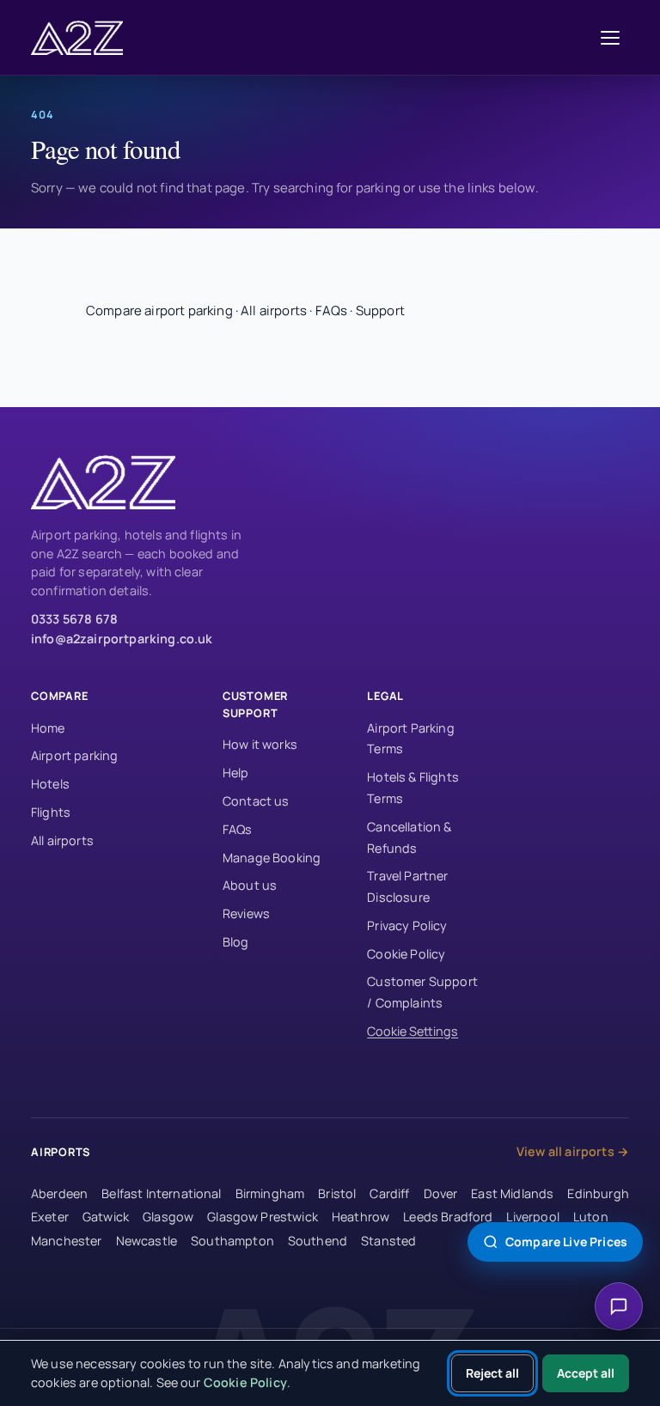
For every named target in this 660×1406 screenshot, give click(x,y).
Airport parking (74, 755)
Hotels (50, 784)
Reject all (492, 1373)
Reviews (246, 913)
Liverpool (532, 1216)
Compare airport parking (159, 310)
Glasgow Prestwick (262, 1216)
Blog (236, 942)
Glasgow (168, 1216)
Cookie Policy (406, 954)
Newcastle (146, 1241)
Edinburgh (597, 1193)
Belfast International (161, 1193)
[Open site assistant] (619, 1306)
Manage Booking (272, 857)
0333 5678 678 (74, 619)
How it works (260, 744)
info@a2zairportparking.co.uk (121, 638)
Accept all (585, 1373)
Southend (317, 1241)
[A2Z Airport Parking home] (82, 38)
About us (250, 885)
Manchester (66, 1241)
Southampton (232, 1241)
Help (236, 772)
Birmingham (270, 1193)
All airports (274, 310)
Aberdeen (59, 1193)
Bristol (337, 1193)
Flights (50, 812)
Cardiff (389, 1193)
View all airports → (572, 1151)
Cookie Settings (412, 1031)
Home (48, 728)
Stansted (388, 1241)
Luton (590, 1216)
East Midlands (512, 1193)
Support (380, 310)
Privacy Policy (407, 925)
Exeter (50, 1216)
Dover (441, 1193)
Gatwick (105, 1216)
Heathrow (360, 1216)
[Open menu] (610, 38)
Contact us (256, 801)
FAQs (331, 310)
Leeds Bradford (447, 1216)
